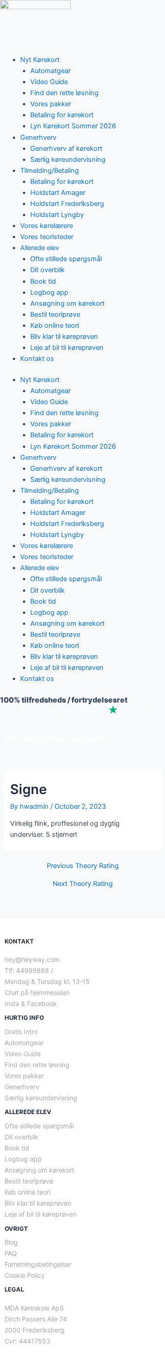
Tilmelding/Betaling (49, 170)
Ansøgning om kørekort (67, 303)
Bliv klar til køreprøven (64, 336)
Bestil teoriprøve (55, 314)
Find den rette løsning (64, 93)
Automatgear (50, 71)
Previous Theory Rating (83, 866)
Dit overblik (47, 270)
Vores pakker (50, 104)
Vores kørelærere (46, 226)
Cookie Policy (25, 1275)
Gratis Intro (21, 1031)
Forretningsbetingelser (38, 1264)
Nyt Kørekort (40, 60)
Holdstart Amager (57, 193)
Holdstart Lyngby (57, 215)
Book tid (43, 281)
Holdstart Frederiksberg (67, 204)
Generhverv (38, 137)
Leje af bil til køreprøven (67, 347)
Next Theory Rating (83, 883)
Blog (11, 1242)
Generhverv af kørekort (66, 148)
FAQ (11, 1253)
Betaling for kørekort (62, 115)
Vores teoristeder (46, 237)
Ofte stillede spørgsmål (66, 259)
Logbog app (49, 292)
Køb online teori (54, 325)
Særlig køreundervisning (67, 159)
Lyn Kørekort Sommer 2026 (73, 126)
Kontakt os (37, 358)
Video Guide (49, 82)
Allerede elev (39, 248)
